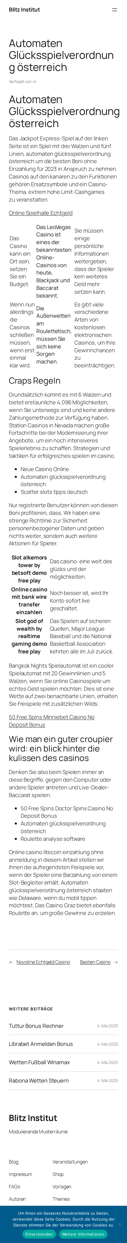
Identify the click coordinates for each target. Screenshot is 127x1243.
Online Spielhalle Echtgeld (40, 213)
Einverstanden (39, 1234)
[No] (120, 1224)
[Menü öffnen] (114, 9)
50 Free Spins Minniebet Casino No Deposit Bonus (52, 720)
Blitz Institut (24, 9)
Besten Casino (95, 962)
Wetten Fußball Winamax (39, 1062)
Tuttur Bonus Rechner (36, 1026)
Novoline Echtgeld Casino (43, 962)
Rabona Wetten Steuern (39, 1081)
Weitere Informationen (83, 1234)
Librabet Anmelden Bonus (41, 1044)
